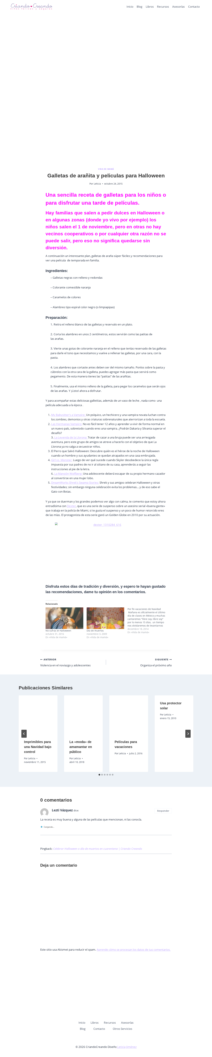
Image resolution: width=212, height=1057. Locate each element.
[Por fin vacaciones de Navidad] (148, 620)
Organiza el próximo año (156, 662)
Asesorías (178, 6)
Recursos (163, 6)
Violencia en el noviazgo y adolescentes (65, 662)
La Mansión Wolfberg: (68, 473)
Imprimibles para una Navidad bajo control (37, 747)
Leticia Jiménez (127, 1047)
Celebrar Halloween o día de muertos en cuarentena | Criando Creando (97, 849)
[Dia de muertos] (105, 618)
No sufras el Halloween (58, 630)
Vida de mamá (106, 169)
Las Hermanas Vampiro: (66, 424)
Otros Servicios (122, 1029)
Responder (163, 810)
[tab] (99, 775)
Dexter (71, 506)
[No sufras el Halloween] (64, 618)
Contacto (194, 6)
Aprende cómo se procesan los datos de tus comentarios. (134, 949)
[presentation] (38, 714)
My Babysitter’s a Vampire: (68, 415)
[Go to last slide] (24, 734)
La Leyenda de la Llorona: (71, 437)
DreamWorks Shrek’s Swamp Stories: (75, 482)
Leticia (97, 183)
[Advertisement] (106, 50)
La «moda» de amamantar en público (80, 747)
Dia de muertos (95, 630)
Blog (139, 6)
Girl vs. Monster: (61, 460)
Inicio (130, 6)
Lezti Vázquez (62, 810)
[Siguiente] (188, 734)
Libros (150, 6)
